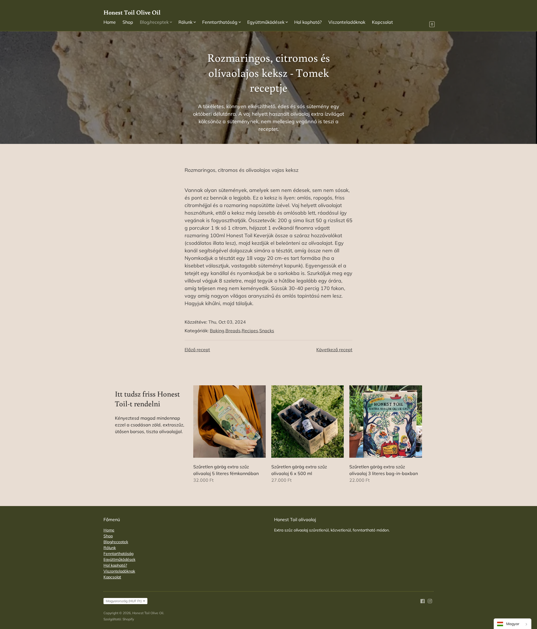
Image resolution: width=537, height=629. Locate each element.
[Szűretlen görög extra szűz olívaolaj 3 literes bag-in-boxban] (385, 421)
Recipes (250, 330)
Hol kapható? (308, 22)
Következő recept (334, 349)
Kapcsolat (382, 22)
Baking (217, 330)
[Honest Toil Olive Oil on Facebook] (422, 600)
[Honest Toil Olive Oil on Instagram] (430, 600)
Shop (128, 22)
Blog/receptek (115, 541)
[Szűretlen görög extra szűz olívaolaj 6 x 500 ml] (307, 421)
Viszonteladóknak (346, 22)
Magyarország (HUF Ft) (124, 601)
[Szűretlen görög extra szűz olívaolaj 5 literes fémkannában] (229, 421)
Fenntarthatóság (118, 553)
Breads (233, 330)
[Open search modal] (411, 22)
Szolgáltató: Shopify (118, 619)
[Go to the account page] (420, 22)
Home (109, 22)
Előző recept (197, 349)
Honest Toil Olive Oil (147, 613)
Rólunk (109, 547)
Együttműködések (119, 559)
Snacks (266, 330)
